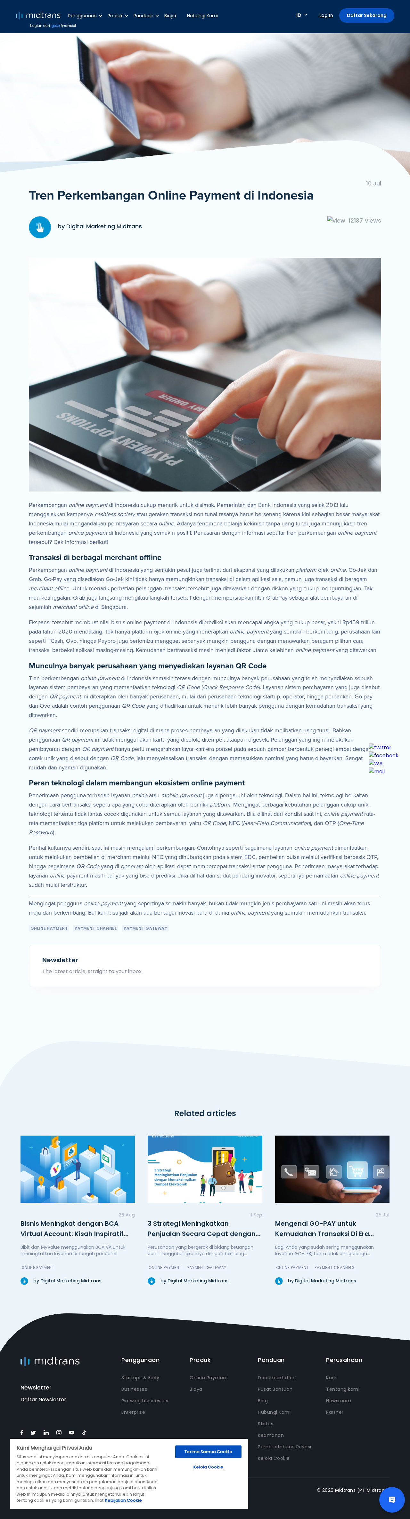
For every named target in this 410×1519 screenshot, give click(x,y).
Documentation (277, 1377)
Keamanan (271, 1435)
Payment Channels (335, 1267)
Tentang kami (342, 1389)
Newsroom (338, 1400)
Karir (331, 1377)
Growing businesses (144, 1400)
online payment (49, 928)
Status (265, 1424)
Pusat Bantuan (275, 1389)
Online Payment (209, 1377)
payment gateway (145, 928)
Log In (326, 15)
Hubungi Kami (202, 15)
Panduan (143, 15)
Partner (335, 1412)
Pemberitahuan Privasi (284, 1447)
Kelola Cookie (274, 1458)
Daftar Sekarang (367, 15)
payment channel (96, 928)
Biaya (170, 15)
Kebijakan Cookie (123, 1500)
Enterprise (133, 1412)
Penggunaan (82, 15)
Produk (115, 15)
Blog (263, 1400)
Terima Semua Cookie (208, 1452)
